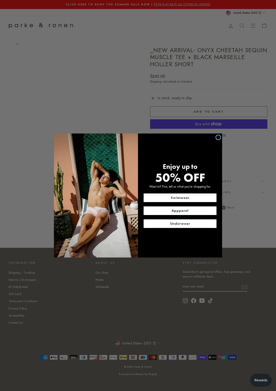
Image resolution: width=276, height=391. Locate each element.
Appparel (180, 211)
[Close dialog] (218, 137)
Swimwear (180, 198)
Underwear (180, 223)
